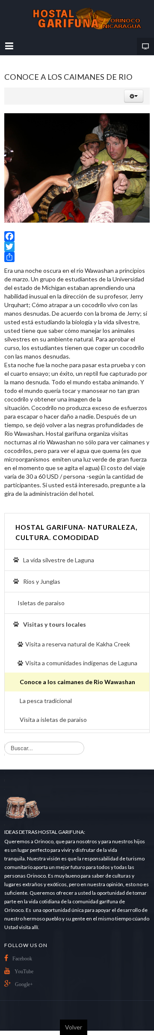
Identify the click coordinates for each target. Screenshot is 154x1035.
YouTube (24, 971)
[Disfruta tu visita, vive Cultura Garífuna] (77, 18)
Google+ (24, 984)
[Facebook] (77, 236)
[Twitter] (77, 246)
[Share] (77, 257)
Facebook (22, 958)
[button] (133, 96)
